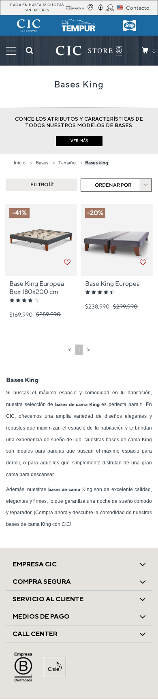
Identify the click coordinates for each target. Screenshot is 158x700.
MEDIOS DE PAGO (41, 616)
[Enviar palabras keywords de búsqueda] (29, 50)
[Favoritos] (67, 262)
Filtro (39, 184)
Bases (42, 163)
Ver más (79, 140)
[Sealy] (129, 25)
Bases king (96, 163)
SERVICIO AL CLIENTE (48, 599)
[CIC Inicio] (84, 51)
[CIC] (28, 25)
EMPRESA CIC (35, 564)
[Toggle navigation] (11, 51)
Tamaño (67, 163)
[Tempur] (79, 25)
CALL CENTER (35, 634)
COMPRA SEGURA (42, 581)
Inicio (20, 163)
